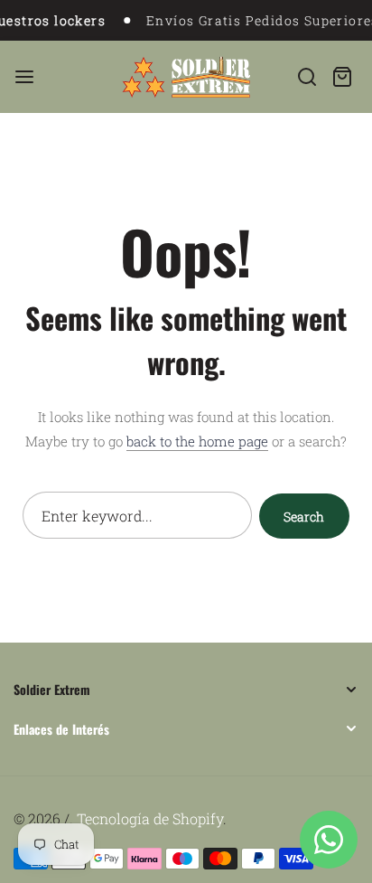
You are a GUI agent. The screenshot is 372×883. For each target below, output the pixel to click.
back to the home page (197, 441)
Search (304, 516)
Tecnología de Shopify (150, 818)
